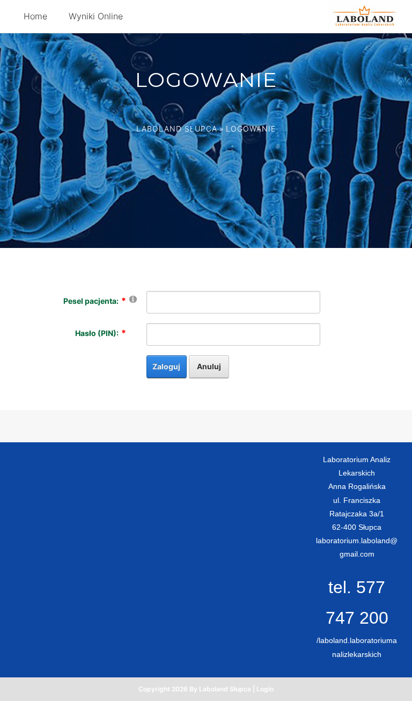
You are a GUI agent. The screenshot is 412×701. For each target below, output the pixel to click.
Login (265, 689)
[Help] (133, 299)
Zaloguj (166, 366)
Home (35, 16)
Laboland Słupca (176, 128)
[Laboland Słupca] (364, 15)
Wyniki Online (96, 16)
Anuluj (209, 366)
